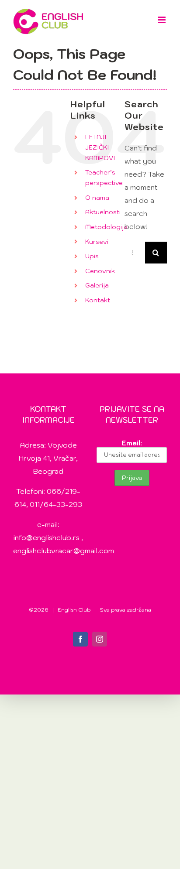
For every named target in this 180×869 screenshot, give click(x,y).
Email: (131, 442)
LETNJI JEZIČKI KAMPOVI (100, 147)
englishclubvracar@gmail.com (63, 550)
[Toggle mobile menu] (162, 19)
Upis (92, 256)
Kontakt (97, 300)
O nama (97, 198)
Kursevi (96, 242)
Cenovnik (100, 271)
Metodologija (106, 227)
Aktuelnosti (103, 212)
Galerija (97, 285)
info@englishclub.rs (47, 537)
